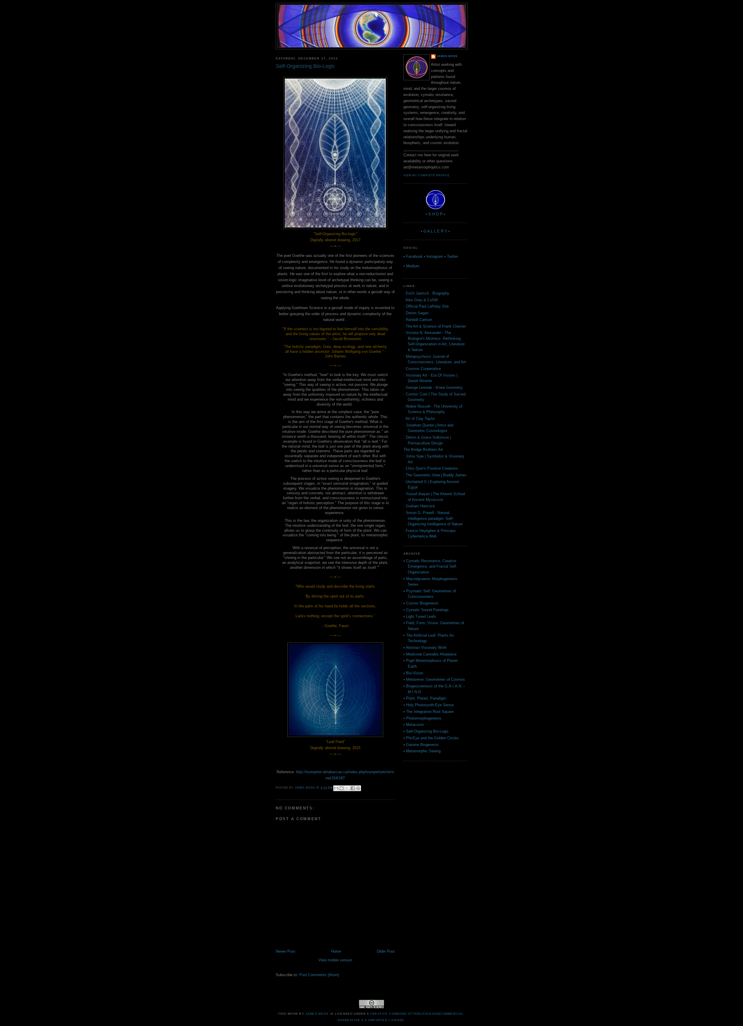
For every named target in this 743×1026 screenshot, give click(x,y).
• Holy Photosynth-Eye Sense (428, 705)
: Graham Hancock (419, 506)
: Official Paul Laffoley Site (426, 306)
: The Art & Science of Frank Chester (434, 326)
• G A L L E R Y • (435, 231)
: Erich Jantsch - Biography (426, 293)
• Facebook (413, 256)
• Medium (411, 266)
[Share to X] (347, 788)
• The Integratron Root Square (428, 711)
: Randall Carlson (417, 319)
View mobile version (335, 960)
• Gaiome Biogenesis (421, 744)
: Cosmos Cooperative (422, 368)
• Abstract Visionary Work (425, 647)
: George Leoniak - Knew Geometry (433, 387)
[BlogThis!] (342, 788)
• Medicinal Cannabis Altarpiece (430, 654)
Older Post (386, 951)
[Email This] (336, 788)
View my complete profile (426, 175)
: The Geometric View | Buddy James (434, 475)
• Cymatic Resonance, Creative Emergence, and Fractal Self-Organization (430, 566)
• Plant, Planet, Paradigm (424, 698)
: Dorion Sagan (415, 313)
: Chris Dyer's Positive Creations (430, 468)
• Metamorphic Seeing (422, 751)
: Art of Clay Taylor (419, 418)
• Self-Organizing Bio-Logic (426, 731)
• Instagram (433, 256)
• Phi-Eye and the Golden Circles (431, 738)
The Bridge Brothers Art (423, 449)
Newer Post (285, 951)
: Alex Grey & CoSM (420, 300)
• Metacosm (413, 724)
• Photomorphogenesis (422, 718)
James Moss (447, 56)
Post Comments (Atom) (319, 975)
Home (336, 951)
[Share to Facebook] (353, 788)
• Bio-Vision (413, 673)
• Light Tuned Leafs (419, 616)
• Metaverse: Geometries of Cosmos (434, 679)
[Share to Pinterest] (358, 788)
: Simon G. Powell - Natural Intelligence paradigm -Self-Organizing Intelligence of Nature (433, 518)
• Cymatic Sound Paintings (426, 610)
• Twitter (451, 256)
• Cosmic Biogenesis (421, 603)
